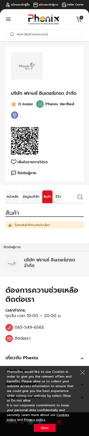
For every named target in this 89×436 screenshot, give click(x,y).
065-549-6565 (29, 327)
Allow (45, 427)
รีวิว (58, 196)
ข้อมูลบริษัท (31, 196)
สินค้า (47, 196)
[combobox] (44, 34)
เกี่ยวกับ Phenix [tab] (22, 357)
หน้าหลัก (12, 196)
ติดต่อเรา (23, 338)
